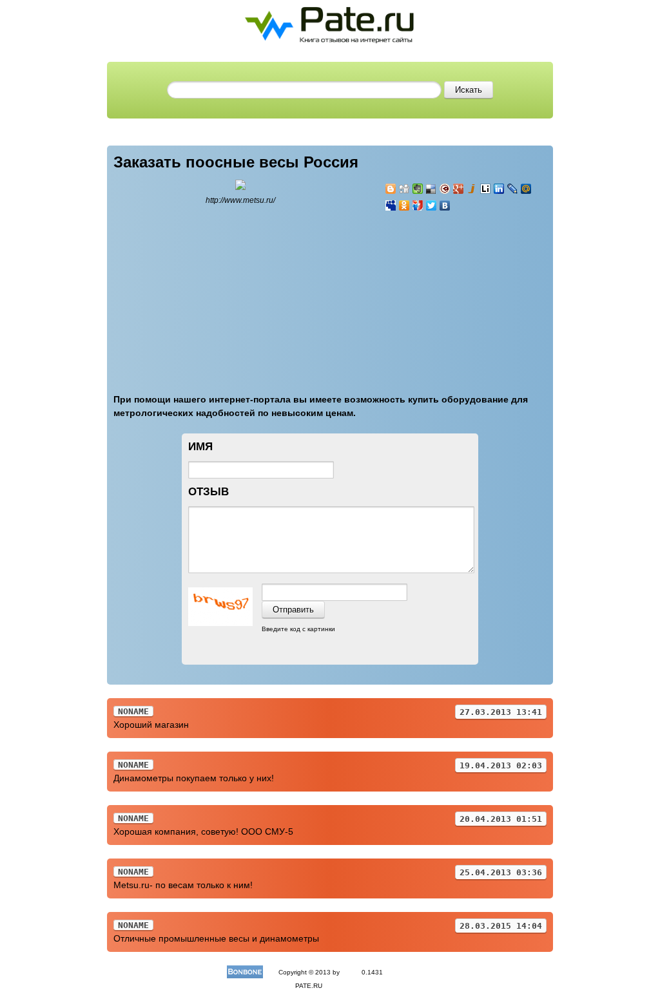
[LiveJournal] (512, 188)
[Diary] (445, 188)
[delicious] (431, 188)
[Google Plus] (458, 188)
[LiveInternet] (485, 188)
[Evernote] (418, 188)
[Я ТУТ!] (418, 205)
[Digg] (404, 188)
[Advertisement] (462, 294)
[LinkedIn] (499, 188)
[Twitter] (431, 205)
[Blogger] (391, 188)
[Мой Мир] (526, 188)
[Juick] (472, 188)
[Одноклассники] (404, 205)
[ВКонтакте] (445, 205)
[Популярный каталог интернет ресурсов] (245, 972)
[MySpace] (391, 205)
